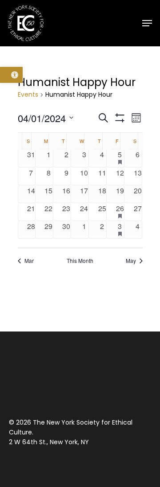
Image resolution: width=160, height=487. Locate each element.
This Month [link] (80, 260)
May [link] (131, 260)
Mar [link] (29, 260)
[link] (11, 75)
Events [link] (28, 94)
